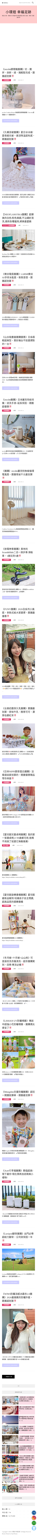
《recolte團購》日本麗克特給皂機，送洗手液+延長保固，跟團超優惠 (18, 403)
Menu (6, 3)
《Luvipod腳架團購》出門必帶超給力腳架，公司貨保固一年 (18, 1235)
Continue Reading (11, 120)
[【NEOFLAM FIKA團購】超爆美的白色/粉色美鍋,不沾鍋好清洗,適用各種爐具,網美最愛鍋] (18, 240)
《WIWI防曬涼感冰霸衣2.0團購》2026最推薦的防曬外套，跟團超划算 (17, 1297)
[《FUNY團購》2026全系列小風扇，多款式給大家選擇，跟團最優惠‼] (18, 653)
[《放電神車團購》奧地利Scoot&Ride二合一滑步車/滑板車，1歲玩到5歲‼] (18, 575)
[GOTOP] (34, 1528)
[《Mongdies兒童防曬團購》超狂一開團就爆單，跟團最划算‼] (18, 1125)
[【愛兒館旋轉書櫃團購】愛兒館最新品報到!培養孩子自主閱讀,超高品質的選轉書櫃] (18, 922)
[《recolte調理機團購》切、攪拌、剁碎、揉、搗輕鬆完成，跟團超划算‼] (18, 96)
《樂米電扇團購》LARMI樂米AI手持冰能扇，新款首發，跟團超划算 (17, 277)
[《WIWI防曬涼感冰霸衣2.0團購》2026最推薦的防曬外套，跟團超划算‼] (18, 1331)
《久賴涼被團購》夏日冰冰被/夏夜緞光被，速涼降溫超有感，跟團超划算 (18, 136)
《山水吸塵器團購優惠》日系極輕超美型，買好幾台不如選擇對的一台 (18, 340)
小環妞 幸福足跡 (18, 12)
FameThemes (14, 1534)
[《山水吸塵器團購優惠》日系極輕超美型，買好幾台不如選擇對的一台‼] (18, 363)
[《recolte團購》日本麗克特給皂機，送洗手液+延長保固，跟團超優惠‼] (18, 431)
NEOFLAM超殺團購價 (9, 225)
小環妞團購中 (6, 80)
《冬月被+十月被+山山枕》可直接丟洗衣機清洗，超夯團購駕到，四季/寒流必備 (18, 961)
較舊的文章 (9, 1376)
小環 (14, 80)
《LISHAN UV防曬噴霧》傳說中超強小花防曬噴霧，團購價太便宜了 (18, 1024)
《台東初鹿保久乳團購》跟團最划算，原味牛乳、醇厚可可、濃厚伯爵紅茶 (18, 712)
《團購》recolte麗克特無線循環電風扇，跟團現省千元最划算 (18, 473)
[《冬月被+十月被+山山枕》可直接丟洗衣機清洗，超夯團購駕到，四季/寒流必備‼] (18, 985)
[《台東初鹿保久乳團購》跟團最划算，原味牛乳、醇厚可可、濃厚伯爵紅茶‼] (18, 735)
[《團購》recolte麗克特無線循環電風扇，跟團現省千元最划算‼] (18, 505)
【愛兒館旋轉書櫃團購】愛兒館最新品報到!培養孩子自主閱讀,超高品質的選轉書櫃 (18, 898)
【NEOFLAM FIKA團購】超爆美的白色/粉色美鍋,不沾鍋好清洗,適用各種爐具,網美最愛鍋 (18, 218)
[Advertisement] (18, 42)
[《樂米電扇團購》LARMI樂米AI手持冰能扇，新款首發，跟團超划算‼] (18, 301)
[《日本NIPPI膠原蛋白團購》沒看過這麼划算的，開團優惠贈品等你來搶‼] (18, 798)
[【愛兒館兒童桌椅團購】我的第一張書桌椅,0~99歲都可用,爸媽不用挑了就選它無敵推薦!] (18, 860)
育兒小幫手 (6, 845)
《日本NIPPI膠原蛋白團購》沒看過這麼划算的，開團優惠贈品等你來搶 (18, 775)
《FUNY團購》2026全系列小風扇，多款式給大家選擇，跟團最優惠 (18, 613)
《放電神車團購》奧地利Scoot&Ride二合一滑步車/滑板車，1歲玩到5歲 (17, 552)
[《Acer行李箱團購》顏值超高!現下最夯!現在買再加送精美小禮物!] (18, 1198)
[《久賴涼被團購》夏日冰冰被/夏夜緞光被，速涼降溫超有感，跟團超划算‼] (18, 169)
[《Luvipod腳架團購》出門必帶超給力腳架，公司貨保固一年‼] (18, 1259)
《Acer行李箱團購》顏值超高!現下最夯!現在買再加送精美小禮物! (17, 1174)
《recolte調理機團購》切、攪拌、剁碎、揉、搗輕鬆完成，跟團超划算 (18, 73)
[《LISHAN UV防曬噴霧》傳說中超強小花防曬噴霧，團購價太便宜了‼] (18, 1052)
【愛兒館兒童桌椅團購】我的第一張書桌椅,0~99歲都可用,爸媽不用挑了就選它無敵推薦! (18, 838)
